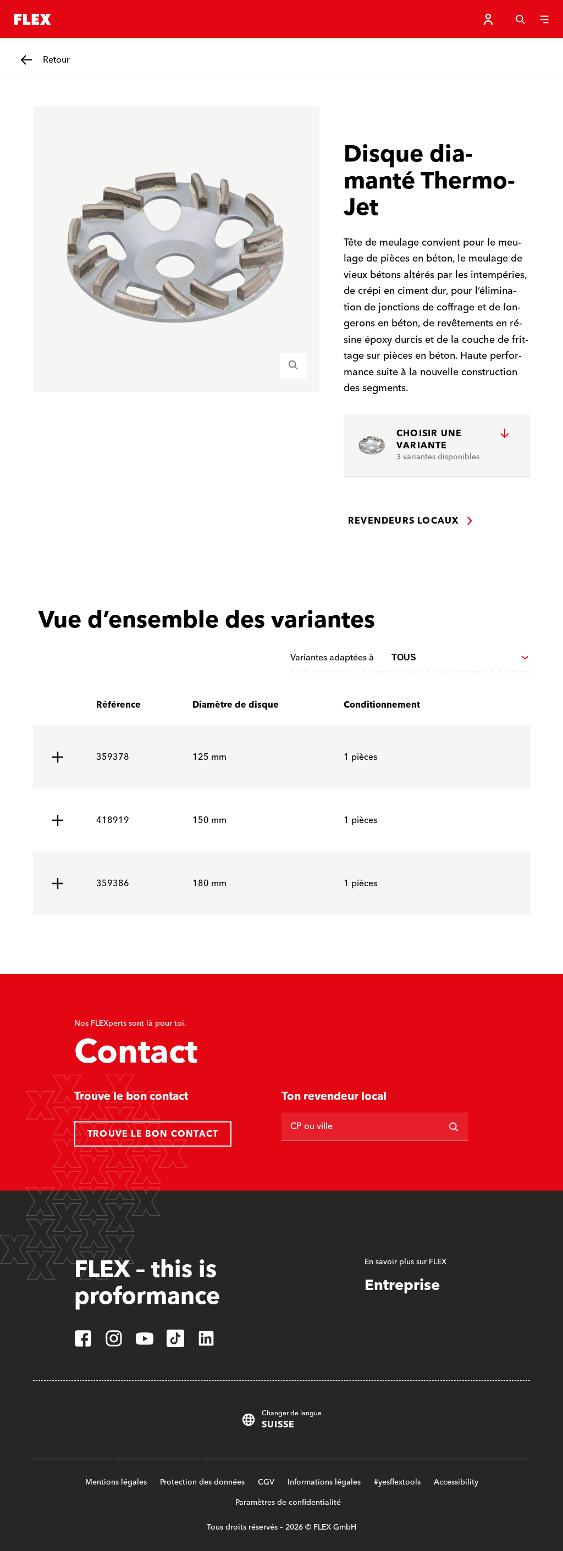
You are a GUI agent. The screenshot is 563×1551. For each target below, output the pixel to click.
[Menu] (544, 19)
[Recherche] (520, 19)
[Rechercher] (453, 1127)
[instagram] (113, 1338)
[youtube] (144, 1338)
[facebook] (83, 1338)
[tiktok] (175, 1338)
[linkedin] (206, 1338)
